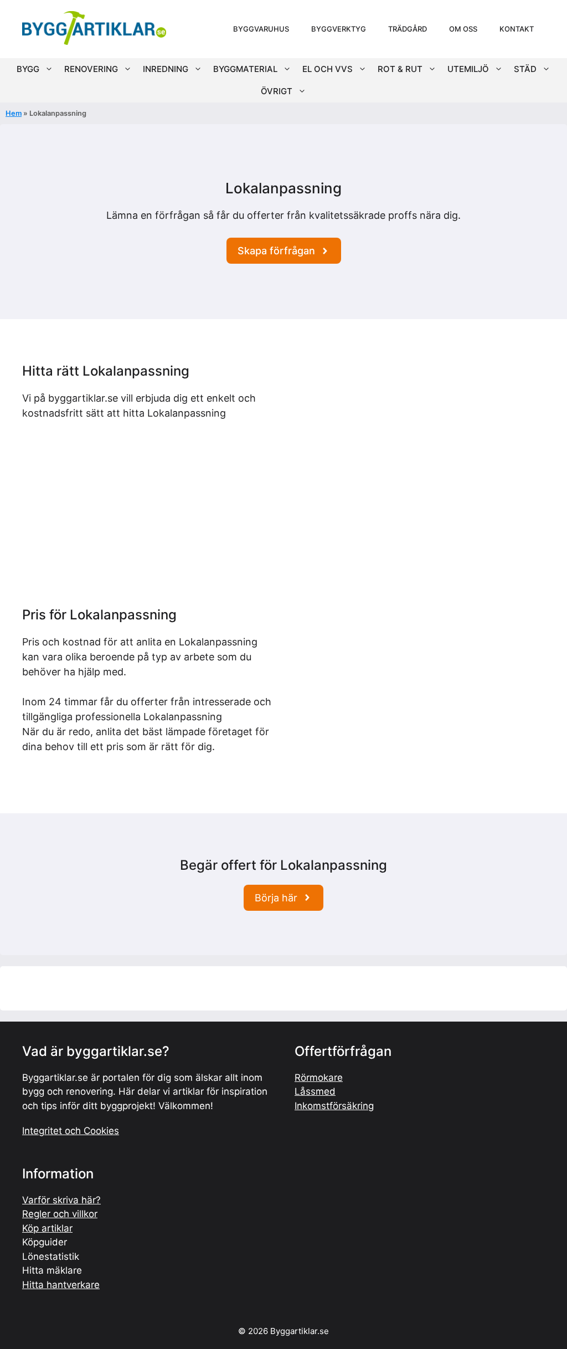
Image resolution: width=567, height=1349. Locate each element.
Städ (525, 69)
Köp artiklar (47, 1228)
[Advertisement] (418, 441)
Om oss (463, 28)
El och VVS (327, 69)
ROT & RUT (400, 69)
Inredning (165, 69)
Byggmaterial (245, 69)
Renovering (91, 69)
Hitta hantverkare (61, 1284)
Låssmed (315, 1091)
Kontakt (516, 28)
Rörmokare (319, 1077)
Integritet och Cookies (70, 1130)
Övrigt (276, 91)
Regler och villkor (59, 1213)
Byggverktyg (338, 28)
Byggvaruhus (261, 28)
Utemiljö (468, 69)
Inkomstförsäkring (334, 1105)
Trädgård (407, 28)
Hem (14, 113)
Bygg (28, 69)
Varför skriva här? (61, 1200)
